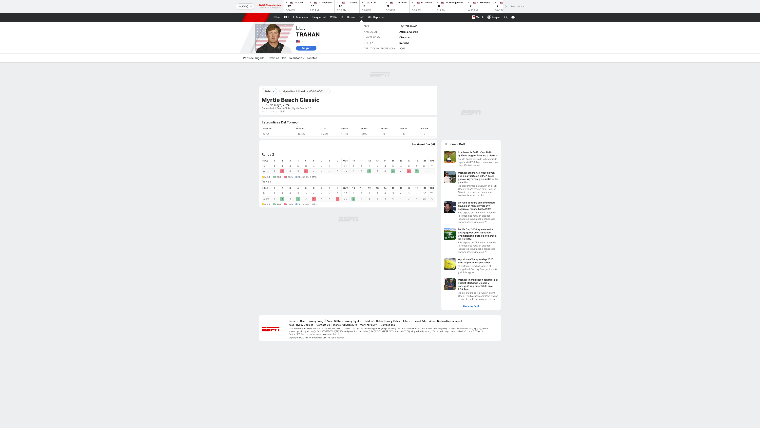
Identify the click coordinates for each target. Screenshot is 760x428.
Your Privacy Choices (301, 325)
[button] (505, 17)
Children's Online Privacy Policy (382, 321)
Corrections (388, 325)
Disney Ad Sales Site (345, 325)
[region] (348, 131)
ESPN (256, 17)
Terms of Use (297, 321)
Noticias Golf (471, 306)
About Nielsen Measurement (445, 321)
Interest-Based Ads (414, 321)
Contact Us (323, 325)
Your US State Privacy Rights (344, 321)
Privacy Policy (316, 321)
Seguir (306, 48)
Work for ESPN (368, 325)
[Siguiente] (506, 6)
